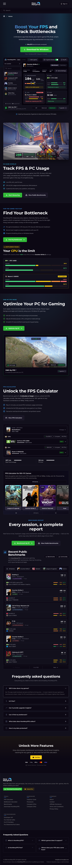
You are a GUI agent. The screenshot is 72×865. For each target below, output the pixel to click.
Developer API (8, 817)
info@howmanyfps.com (62, 859)
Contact (52, 802)
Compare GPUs (31, 804)
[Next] (56, 513)
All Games (36, 481)
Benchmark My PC (23, 543)
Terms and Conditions (56, 806)
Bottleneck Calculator (10, 802)
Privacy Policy (54, 809)
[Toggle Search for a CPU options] (65, 452)
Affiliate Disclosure (56, 804)
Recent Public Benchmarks (17, 553)
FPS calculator (20, 408)
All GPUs (64, 436)
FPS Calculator (42, 390)
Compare (57, 436)
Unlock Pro (30, 789)
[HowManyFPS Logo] (36, 4)
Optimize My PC (13, 328)
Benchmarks (50, 556)
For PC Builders (9, 822)
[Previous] (16, 513)
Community (63, 556)
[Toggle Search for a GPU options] (65, 442)
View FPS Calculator (13, 418)
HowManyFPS (15, 558)
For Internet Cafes (9, 820)
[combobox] (37, 10)
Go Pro (37, 757)
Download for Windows (36, 49)
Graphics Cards (31, 799)
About (52, 799)
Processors (30, 802)
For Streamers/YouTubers (12, 824)
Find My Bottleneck (15, 239)
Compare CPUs (31, 806)
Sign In (65, 4)
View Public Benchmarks (35, 195)
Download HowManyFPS (14, 789)
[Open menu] (4, 4)
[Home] (4, 16)
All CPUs (64, 447)
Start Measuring (13, 195)
